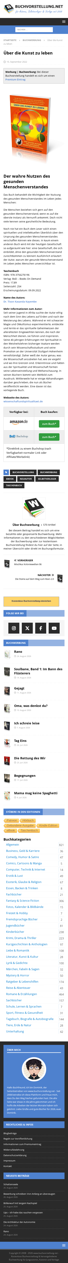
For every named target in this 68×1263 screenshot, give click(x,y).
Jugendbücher (15, 925)
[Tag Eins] (7, 744)
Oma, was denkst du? (31, 706)
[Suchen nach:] (34, 29)
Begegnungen (25, 776)
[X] (27, 628)
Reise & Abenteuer (18, 988)
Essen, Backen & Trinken (22, 888)
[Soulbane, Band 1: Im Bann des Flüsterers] (7, 672)
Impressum (9, 1160)
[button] (63, 21)
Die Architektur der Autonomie (19, 1222)
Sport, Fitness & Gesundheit (24, 1013)
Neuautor (26, 478)
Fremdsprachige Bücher (22, 919)
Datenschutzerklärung (15, 1155)
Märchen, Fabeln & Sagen (22, 969)
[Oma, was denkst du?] (7, 709)
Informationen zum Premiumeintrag (22, 1144)
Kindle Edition (48, 825)
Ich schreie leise (27, 723)
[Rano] (7, 655)
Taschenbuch (14, 485)
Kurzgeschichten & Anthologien (26, 944)
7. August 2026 (23, 727)
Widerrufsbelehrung (13, 1149)
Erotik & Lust (14, 876)
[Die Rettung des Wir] (7, 761)
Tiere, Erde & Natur (18, 1025)
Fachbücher (14, 894)
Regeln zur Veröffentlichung (17, 1138)
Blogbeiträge (10, 1133)
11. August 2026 (24, 692)
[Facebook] (40, 628)
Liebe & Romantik (17, 950)
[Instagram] (13, 628)
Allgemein (12, 844)
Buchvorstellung (23, 472)
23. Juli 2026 (22, 762)
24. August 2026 (24, 656)
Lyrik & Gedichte (17, 963)
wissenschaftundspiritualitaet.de (23, 401)
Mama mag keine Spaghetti (36, 793)
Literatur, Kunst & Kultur (22, 957)
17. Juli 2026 (22, 780)
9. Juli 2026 (22, 797)
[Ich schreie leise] (7, 726)
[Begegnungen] (7, 779)
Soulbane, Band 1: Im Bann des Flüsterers (38, 671)
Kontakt (7, 1166)
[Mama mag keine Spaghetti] (7, 796)
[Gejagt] (7, 691)
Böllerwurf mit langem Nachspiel (20, 1203)
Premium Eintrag (15, 79)
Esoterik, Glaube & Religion (23, 882)
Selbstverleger (47, 478)
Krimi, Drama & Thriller (21, 938)
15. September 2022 (17, 61)
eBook (10, 478)
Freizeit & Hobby (17, 913)
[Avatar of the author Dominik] (34, 1077)
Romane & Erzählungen (21, 994)
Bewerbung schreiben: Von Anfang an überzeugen (29, 1193)
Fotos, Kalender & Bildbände (24, 907)
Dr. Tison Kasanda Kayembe (20, 301)
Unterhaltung (15, 1031)
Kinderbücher (15, 932)
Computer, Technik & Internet (25, 869)
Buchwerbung (48, 472)
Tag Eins (20, 741)
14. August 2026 (24, 677)
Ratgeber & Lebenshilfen (22, 981)
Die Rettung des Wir (30, 758)
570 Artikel (49, 524)
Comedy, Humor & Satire (22, 857)
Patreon (12, 820)
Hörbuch (28, 820)
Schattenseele (10, 1184)
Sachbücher (14, 1000)
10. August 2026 (24, 710)
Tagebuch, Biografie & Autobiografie (30, 1019)
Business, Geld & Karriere (23, 851)
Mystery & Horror (17, 975)
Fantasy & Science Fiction (22, 901)
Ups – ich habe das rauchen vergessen (23, 1212)
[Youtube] (54, 628)
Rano (18, 651)
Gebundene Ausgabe (20, 825)
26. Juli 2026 (22, 745)
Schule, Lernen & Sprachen (23, 1006)
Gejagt (19, 688)
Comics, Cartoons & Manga (24, 863)
